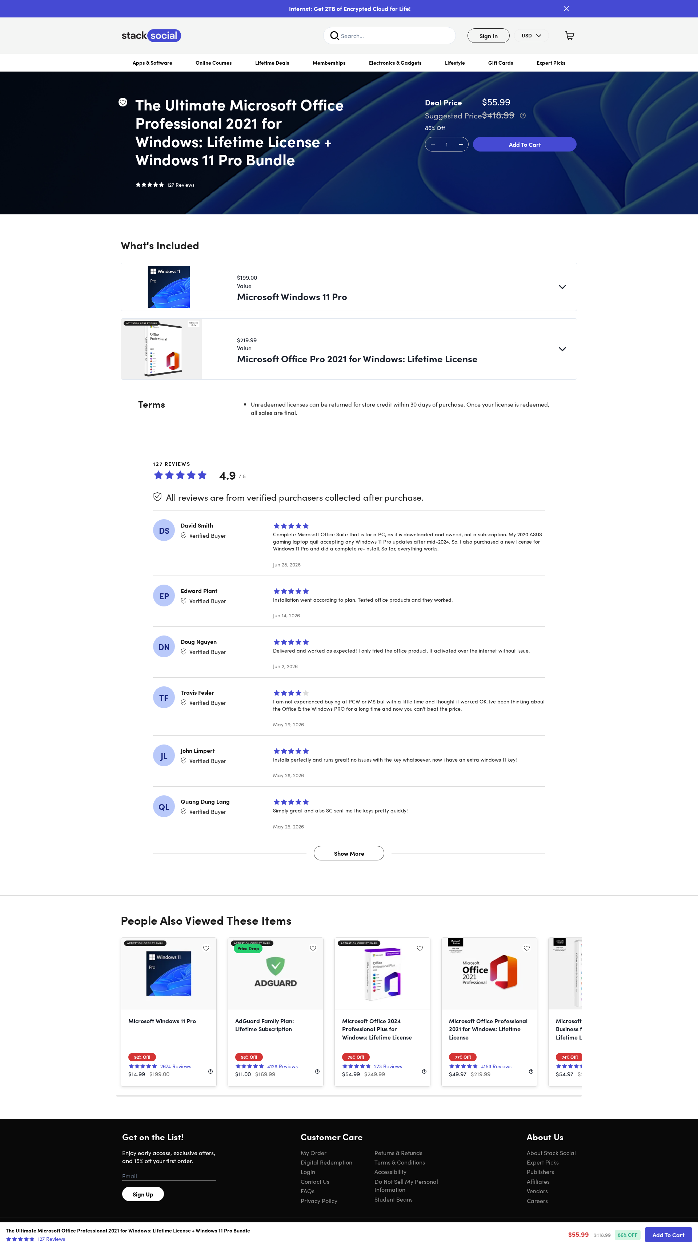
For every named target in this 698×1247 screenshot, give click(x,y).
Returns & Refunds (398, 1153)
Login (308, 1171)
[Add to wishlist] (123, 102)
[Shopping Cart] (569, 36)
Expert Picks (551, 62)
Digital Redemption (326, 1162)
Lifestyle (455, 62)
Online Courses (214, 62)
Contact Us (315, 1181)
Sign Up (143, 1194)
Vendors (537, 1191)
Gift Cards (500, 62)
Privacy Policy (319, 1200)
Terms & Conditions (399, 1162)
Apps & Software (152, 62)
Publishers (540, 1171)
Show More (349, 853)
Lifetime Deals (272, 62)
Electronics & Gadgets (395, 62)
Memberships (329, 62)
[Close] (566, 8)
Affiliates (538, 1181)
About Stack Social (551, 1153)
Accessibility (390, 1171)
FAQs (307, 1191)
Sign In (489, 36)
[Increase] (461, 144)
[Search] (335, 35)
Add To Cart (525, 144)
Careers (537, 1200)
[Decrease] (432, 144)
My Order (313, 1153)
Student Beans (393, 1199)
